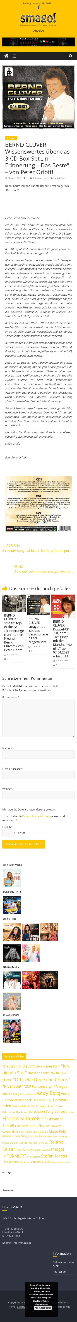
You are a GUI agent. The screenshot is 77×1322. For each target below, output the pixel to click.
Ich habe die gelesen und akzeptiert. (33, 818)
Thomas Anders (10, 1161)
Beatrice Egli (42, 1099)
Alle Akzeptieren (43, 1307)
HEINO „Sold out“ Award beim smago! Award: (44, 569)
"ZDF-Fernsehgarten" (39, 1086)
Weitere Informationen (42, 1302)
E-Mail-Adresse (12, 768)
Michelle (23, 1142)
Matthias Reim (36, 1136)
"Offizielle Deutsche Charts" (41, 1079)
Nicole (30, 1142)
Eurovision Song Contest (47, 1111)
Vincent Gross (40, 1162)
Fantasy (71, 1112)
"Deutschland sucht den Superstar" (31, 1066)
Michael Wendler (10, 1142)
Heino (21, 1126)
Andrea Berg (10, 1094)
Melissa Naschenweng (56, 1136)
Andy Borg (48, 1093)
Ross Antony (24, 1150)
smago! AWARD (41, 1149)
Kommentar (10, 697)
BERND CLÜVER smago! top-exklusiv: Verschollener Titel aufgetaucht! (38, 630)
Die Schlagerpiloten (43, 1106)
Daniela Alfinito (21, 1106)
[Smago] (6, 56)
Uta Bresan (25, 1162)
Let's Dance (40, 1132)
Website (7, 789)
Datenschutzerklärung (36, 816)
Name (7, 748)
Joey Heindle (25, 1131)
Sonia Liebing (33, 1156)
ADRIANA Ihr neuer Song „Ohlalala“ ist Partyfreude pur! (36, 548)
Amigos (61, 1086)
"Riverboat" (12, 1086)
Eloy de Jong (22, 1112)
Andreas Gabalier (28, 1094)
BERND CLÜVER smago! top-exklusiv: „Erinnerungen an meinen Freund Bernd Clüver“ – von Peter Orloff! (14, 632)
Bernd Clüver (60, 177)
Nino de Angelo (41, 1142)
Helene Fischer (38, 1125)
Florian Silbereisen (24, 1118)
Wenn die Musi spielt (60, 1162)
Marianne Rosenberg (15, 1136)
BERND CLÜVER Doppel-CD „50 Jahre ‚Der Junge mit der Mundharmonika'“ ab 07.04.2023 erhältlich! (62, 638)
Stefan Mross (54, 1156)
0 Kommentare (40, 177)
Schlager (11, 138)
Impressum (59, 1271)
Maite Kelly (58, 1131)
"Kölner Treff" (39, 1072)
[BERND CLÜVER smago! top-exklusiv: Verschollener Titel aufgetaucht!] (38, 597)
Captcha (7, 827)
